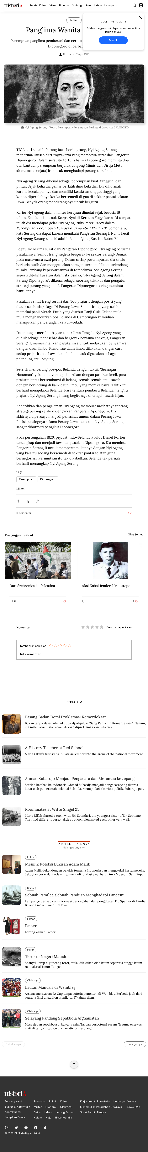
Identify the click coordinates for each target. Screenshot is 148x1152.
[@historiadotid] (26, 1127)
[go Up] (74, 1065)
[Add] (74, 94)
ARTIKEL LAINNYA (74, 844)
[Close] (140, 17)
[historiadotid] (7, 1127)
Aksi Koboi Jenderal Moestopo (106, 585)
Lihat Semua (135, 534)
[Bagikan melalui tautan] (37, 501)
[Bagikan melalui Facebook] (18, 501)
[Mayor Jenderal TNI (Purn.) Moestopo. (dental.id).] (110, 560)
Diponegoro (48, 479)
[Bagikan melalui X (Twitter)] (27, 501)
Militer (20, 488)
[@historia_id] (16, 1127)
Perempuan (26, 479)
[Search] (134, 5)
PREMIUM (74, 702)
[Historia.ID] (13, 5)
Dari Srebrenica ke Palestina (32, 585)
